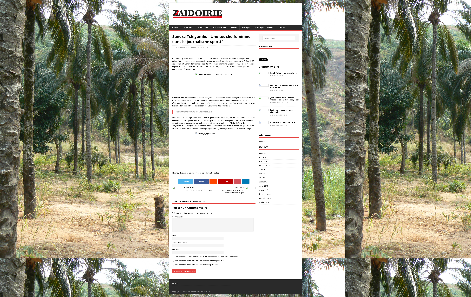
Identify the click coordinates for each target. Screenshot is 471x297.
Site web (175, 249)
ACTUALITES (203, 27)
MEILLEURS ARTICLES (269, 67)
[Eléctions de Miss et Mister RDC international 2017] (263, 90)
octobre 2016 (264, 202)
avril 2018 (262, 157)
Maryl (194, 47)
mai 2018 (262, 153)
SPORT (234, 27)
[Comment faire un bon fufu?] (263, 127)
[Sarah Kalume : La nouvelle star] (263, 77)
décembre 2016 (265, 194)
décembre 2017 (265, 165)
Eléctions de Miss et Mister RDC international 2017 (284, 86)
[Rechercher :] (279, 38)
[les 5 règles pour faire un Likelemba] (263, 115)
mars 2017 (263, 182)
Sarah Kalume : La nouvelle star (284, 73)
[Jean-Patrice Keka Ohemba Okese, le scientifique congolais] (263, 102)
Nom (174, 235)
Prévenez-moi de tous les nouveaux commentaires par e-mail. (200, 261)
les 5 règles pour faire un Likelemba (281, 111)
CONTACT (282, 27)
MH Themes (206, 292)
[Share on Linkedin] (245, 181)
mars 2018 (263, 161)
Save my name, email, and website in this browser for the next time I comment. (206, 257)
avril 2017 (262, 178)
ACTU (202, 47)
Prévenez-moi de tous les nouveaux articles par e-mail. (197, 264)
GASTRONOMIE (219, 27)
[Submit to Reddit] (213, 181)
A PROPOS (188, 27)
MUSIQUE (246, 27)
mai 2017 (262, 174)
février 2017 (263, 186)
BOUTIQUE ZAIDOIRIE (264, 27)
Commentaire (177, 217)
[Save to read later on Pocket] (237, 181)
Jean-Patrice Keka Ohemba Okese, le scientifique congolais (284, 98)
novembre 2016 (265, 198)
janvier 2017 (263, 190)
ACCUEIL (175, 27)
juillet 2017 (263, 169)
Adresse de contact (180, 242)
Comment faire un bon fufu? (283, 122)
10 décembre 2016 (182, 47)
